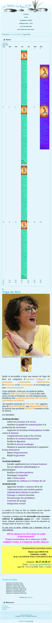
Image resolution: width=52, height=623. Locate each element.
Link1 (21, 614)
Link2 (26, 614)
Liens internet (6, 607)
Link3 (30, 614)
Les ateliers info (26, 26)
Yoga (26, 17)
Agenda (4, 609)
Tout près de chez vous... (26, 29)
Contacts (5, 606)
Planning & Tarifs (26, 20)
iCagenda (30, 597)
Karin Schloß (29, 621)
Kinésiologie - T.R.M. (26, 23)
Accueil (26, 14)
